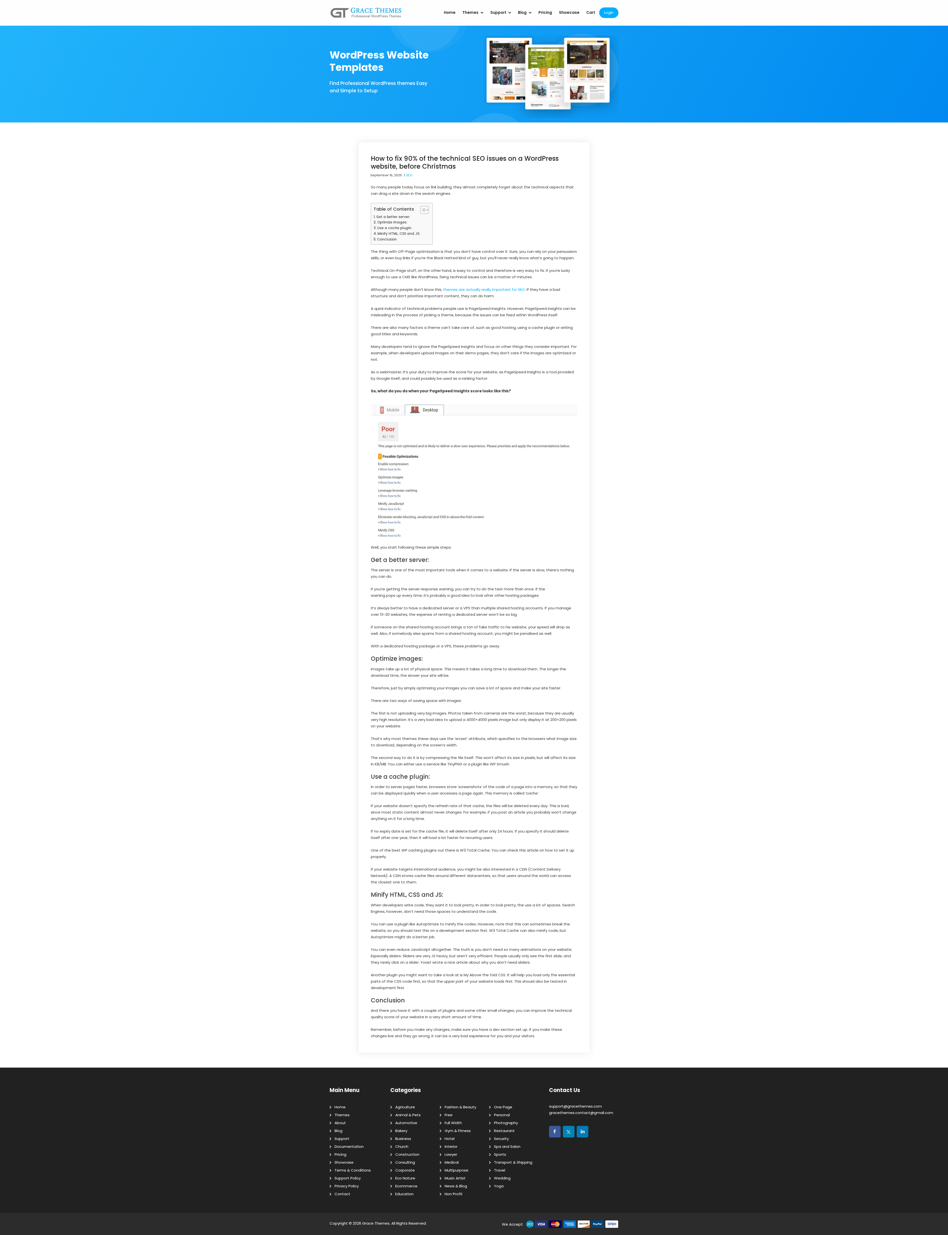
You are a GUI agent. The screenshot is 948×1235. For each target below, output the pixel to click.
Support (498, 12)
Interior (451, 1146)
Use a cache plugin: (394, 228)
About (340, 1122)
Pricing (545, 12)
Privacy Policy (347, 1186)
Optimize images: (392, 222)
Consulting (405, 1162)
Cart (590, 12)
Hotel (449, 1138)
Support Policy (348, 1178)
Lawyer (451, 1154)
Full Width (453, 1122)
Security (501, 1138)
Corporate (405, 1170)
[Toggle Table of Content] (422, 210)
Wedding (502, 1178)
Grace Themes (376, 1223)
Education (404, 1193)
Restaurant (504, 1130)
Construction (407, 1154)
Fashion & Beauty (460, 1107)
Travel (499, 1170)
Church (401, 1146)
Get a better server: (393, 217)
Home (449, 12)
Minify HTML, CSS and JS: (398, 233)
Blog (522, 12)
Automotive (406, 1122)
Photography (506, 1122)
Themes (470, 12)
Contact (342, 1193)
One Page (503, 1107)
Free (449, 1114)
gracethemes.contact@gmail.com (581, 1112)
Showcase (569, 12)
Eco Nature (405, 1178)
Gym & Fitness (458, 1130)
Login (608, 12)
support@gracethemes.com (575, 1106)
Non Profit (454, 1193)
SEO (409, 175)
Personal (502, 1114)
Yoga (499, 1186)
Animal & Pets (408, 1114)
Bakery (401, 1130)
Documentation (349, 1146)
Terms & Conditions (353, 1170)
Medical (452, 1162)
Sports (500, 1154)
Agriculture (405, 1107)
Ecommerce (406, 1186)
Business (403, 1138)
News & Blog (456, 1186)
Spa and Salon (507, 1146)
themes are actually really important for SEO (484, 289)
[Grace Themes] (366, 14)
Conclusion (387, 239)
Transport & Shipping (513, 1162)
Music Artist (455, 1178)
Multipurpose (456, 1170)
